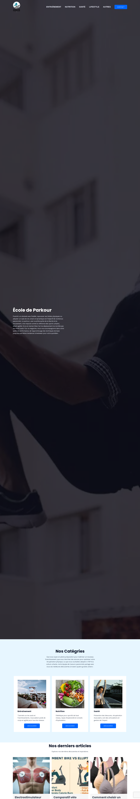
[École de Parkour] (16, 7)
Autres (107, 7)
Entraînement (53, 7)
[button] (120, 7)
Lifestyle (94, 7)
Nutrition (70, 7)
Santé (82, 7)
